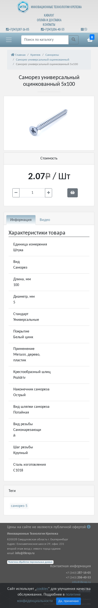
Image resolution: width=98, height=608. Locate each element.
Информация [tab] (21, 220)
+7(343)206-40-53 (54, 29)
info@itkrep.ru (81, 582)
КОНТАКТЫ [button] (49, 25)
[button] (9, 40)
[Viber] (85, 29)
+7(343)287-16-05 (19, 29)
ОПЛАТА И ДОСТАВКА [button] (49, 20)
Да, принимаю (68, 601)
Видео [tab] (45, 220)
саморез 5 (19, 506)
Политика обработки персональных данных (30, 562)
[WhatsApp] (82, 29)
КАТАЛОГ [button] (49, 15)
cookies (42, 589)
